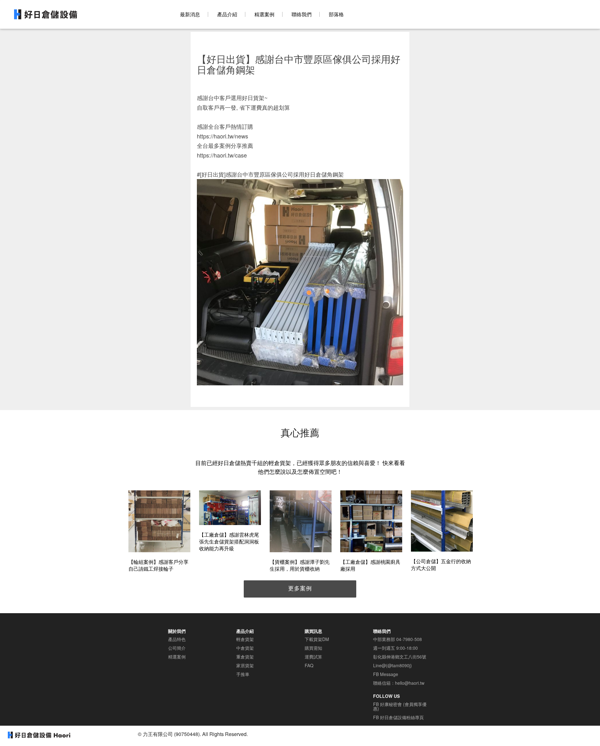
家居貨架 (245, 665)
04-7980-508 (409, 639)
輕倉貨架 (245, 639)
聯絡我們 (302, 14)
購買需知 (313, 648)
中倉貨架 (245, 648)
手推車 (242, 674)
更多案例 (300, 588)
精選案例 (264, 14)
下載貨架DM (317, 639)
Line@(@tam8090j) (392, 665)
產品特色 (177, 639)
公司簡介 (177, 648)
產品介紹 (227, 14)
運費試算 (313, 656)
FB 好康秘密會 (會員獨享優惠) (400, 706)
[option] (159, 532)
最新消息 (190, 14)
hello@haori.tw (409, 683)
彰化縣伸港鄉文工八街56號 (399, 656)
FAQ (309, 665)
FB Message (385, 674)
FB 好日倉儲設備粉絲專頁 (398, 717)
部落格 (336, 14)
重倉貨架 (245, 656)
